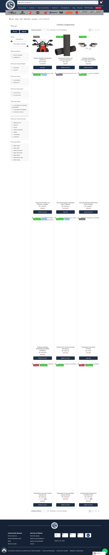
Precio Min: (19, 39)
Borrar (15, 31)
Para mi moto (22, 8)
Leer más (42, 67)
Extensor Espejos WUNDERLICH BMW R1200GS (42, 348)
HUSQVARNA (17, 134)
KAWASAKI (16, 137)
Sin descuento (17, 95)
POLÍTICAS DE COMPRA (62, 551)
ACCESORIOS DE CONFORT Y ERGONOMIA (19, 106)
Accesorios (34, 19)
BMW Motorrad (17, 123)
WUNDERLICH (17, 57)
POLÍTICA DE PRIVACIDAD (48, 551)
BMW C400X (16, 148)
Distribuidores (65, 8)
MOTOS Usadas (88, 8)
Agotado (16, 70)
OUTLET (98, 8)
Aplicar (24, 31)
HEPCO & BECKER (18, 55)
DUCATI (15, 127)
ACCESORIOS (17, 80)
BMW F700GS (27, 19)
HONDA (15, 132)
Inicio (12, 19)
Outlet (32, 544)
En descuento (17, 93)
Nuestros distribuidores (37, 538)
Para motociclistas (43, 8)
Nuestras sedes (12, 544)
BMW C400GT (17, 145)
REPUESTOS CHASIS (19, 112)
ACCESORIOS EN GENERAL (20, 109)
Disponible (16, 67)
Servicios (31, 8)
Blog (74, 8)
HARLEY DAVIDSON (18, 130)
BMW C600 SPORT (18, 150)
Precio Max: (19, 44)
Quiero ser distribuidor (36, 541)
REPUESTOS (17, 82)
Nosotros (55, 8)
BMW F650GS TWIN (18, 157)
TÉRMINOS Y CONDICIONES (76, 551)
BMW (21, 19)
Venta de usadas (34, 536)
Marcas (17, 19)
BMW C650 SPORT (18, 153)
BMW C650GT (17, 155)
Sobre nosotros (12, 536)
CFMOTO (16, 125)
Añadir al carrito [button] (65, 67)
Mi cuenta (80, 8)
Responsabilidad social (14, 538)
